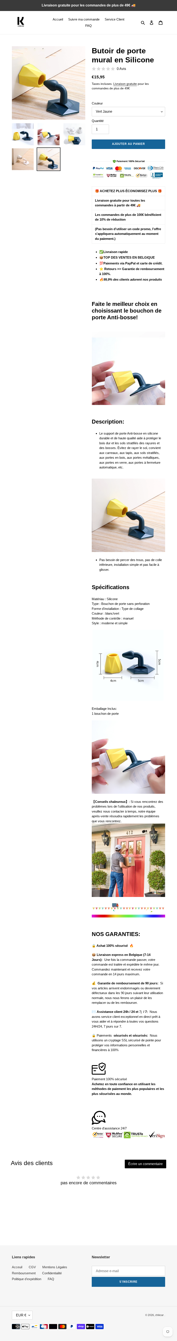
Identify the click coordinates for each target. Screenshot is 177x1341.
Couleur (97, 103)
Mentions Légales (54, 1267)
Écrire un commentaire (145, 1164)
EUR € (21, 1315)
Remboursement (24, 1273)
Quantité (98, 121)
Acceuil (17, 1267)
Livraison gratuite (125, 83)
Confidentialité (52, 1273)
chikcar (159, 1315)
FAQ (51, 1279)
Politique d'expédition (26, 1279)
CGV (32, 1267)
